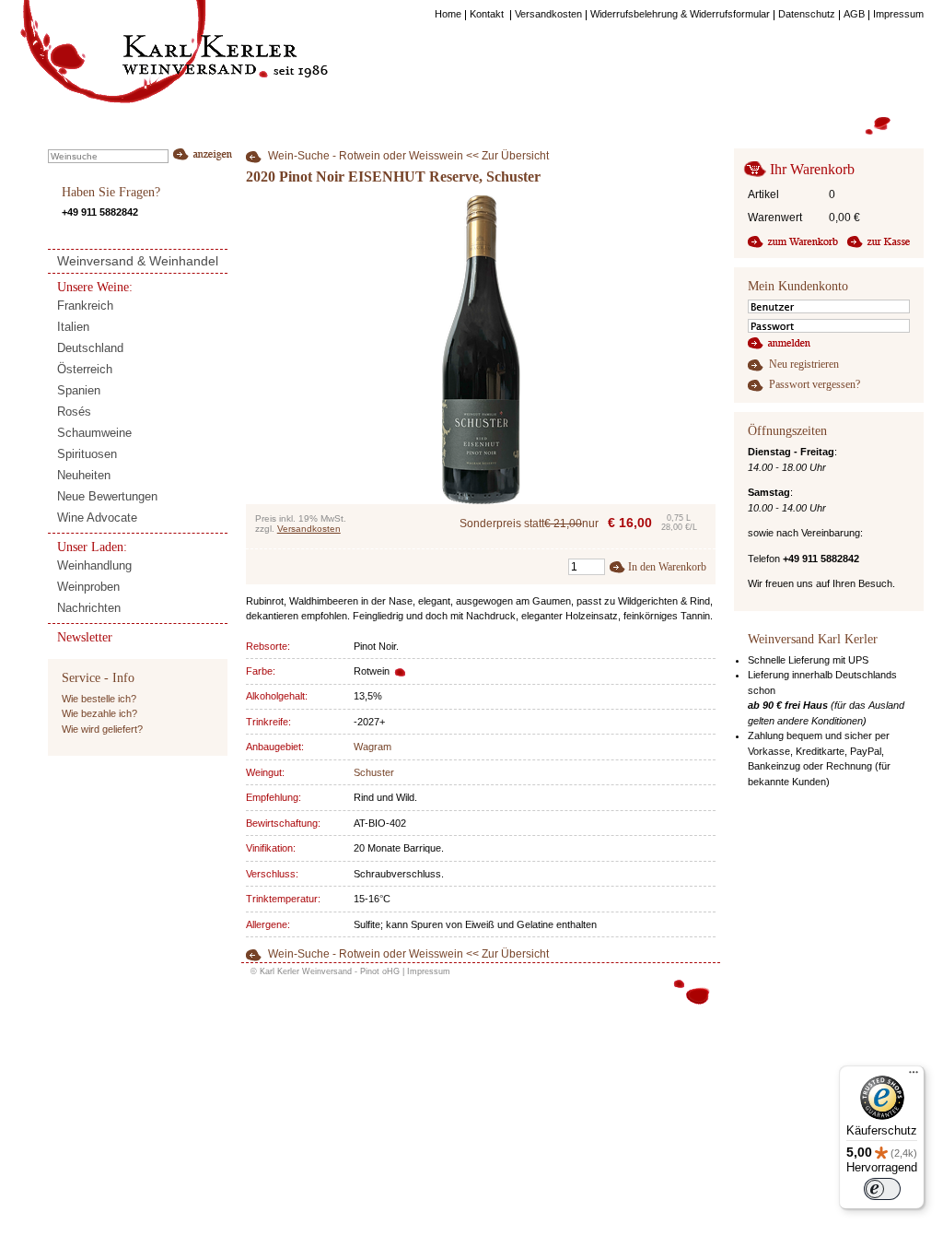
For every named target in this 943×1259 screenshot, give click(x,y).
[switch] (882, 1189)
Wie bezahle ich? (99, 713)
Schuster (374, 772)
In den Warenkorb (667, 566)
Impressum (428, 971)
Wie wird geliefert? (102, 729)
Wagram (372, 746)
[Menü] (913, 1076)
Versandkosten (309, 529)
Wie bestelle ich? (99, 698)
